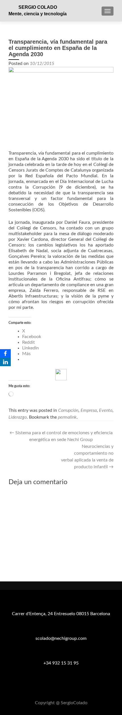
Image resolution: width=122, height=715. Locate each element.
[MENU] (107, 11)
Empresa (89, 410)
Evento (105, 410)
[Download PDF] (61, 374)
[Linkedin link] (68, 688)
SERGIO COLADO (37, 7)
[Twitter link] (61, 688)
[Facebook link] (54, 688)
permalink (67, 417)
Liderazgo (18, 417)
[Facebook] (5, 353)
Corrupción (68, 410)
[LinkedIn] (5, 362)
